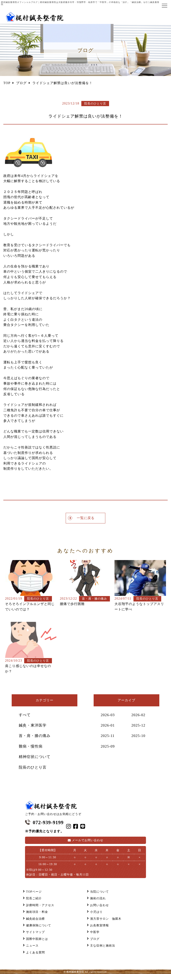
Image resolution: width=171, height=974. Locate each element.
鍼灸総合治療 (35, 918)
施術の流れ (98, 898)
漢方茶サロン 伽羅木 (105, 918)
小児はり (96, 911)
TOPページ (34, 891)
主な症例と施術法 (102, 945)
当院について (99, 891)
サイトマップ (35, 932)
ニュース (32, 945)
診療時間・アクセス (40, 905)
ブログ (94, 938)
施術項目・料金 (37, 911)
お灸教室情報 (99, 925)
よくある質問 (35, 952)
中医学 (94, 932)
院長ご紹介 (34, 898)
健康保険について (38, 925)
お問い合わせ (87, 840)
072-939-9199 (48, 822)
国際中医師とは (37, 938)
